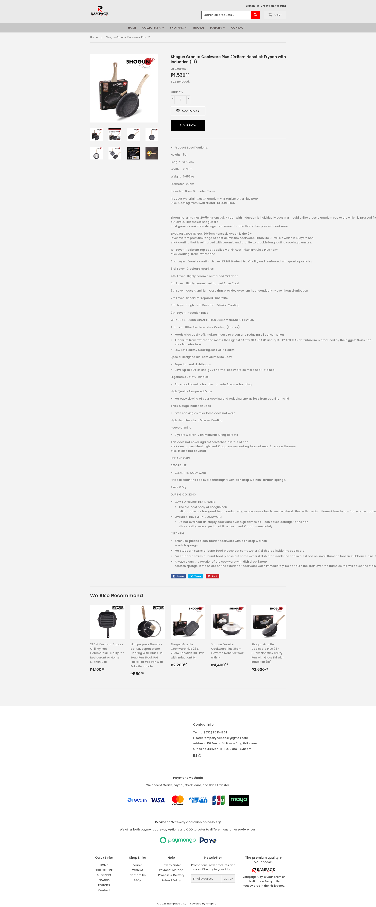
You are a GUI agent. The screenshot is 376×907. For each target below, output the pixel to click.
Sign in (250, 5)
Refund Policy (171, 880)
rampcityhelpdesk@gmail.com (225, 738)
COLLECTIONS (104, 870)
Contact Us (137, 875)
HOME (104, 865)
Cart (278, 15)
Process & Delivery (171, 875)
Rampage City (176, 903)
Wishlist (137, 870)
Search (138, 865)
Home (94, 37)
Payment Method (171, 870)
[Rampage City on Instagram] (199, 756)
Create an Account (273, 5)
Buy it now (188, 125)
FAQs (137, 880)
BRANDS (104, 880)
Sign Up (228, 878)
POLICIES (104, 885)
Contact (104, 890)
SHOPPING (104, 875)
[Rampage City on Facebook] (195, 756)
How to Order (171, 865)
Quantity (177, 92)
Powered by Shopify (203, 903)
